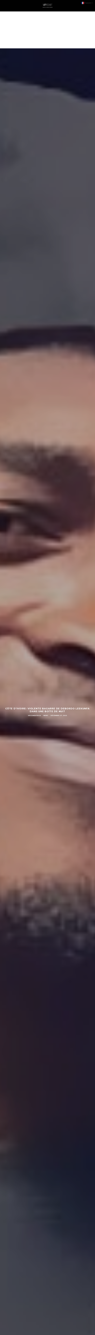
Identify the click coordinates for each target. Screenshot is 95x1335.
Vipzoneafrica (34, 715)
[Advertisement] (47, 30)
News (45, 715)
